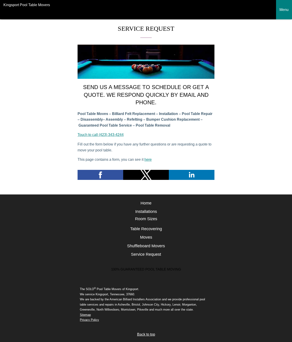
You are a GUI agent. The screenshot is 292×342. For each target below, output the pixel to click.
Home (146, 203)
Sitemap (85, 314)
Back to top (146, 334)
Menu (284, 10)
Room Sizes (146, 219)
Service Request (146, 254)
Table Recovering (146, 229)
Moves (146, 237)
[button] (100, 175)
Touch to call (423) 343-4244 (101, 135)
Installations (146, 211)
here (148, 159)
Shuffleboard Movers (146, 246)
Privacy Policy (89, 320)
